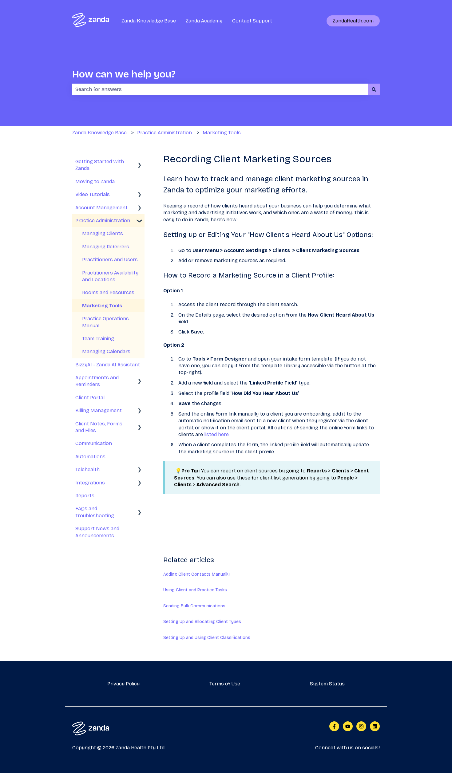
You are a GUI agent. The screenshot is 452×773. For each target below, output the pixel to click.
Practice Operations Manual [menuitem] (105, 322)
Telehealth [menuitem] (87, 469)
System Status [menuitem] (327, 684)
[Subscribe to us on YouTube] (348, 726)
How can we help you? (124, 74)
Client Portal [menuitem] (90, 397)
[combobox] (220, 89)
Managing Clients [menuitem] (102, 233)
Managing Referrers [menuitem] (105, 247)
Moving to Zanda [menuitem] (95, 181)
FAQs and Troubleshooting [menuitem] (94, 512)
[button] (140, 162)
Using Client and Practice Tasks (195, 590)
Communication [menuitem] (93, 443)
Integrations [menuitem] (90, 483)
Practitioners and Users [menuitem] (110, 259)
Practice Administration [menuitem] (102, 220)
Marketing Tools (222, 133)
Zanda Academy (204, 21)
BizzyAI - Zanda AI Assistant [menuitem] (107, 365)
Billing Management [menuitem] (98, 410)
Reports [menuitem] (84, 496)
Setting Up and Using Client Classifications (206, 637)
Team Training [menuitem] (98, 338)
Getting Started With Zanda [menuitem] (99, 165)
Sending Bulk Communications (194, 606)
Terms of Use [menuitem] (224, 684)
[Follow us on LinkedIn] (375, 726)
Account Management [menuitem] (101, 208)
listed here (216, 434)
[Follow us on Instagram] (361, 726)
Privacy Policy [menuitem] (123, 684)
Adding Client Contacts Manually (196, 574)
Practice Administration (164, 133)
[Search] (374, 89)
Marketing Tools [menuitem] (102, 306)
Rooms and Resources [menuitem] (108, 292)
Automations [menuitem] (90, 456)
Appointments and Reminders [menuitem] (97, 381)
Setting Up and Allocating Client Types (202, 621)
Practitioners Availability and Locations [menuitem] (110, 276)
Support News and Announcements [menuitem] (97, 532)
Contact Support (252, 21)
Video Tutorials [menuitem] (92, 194)
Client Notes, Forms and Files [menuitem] (98, 427)
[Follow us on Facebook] (334, 726)
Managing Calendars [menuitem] (106, 351)
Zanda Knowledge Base (148, 21)
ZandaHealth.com (353, 21)
